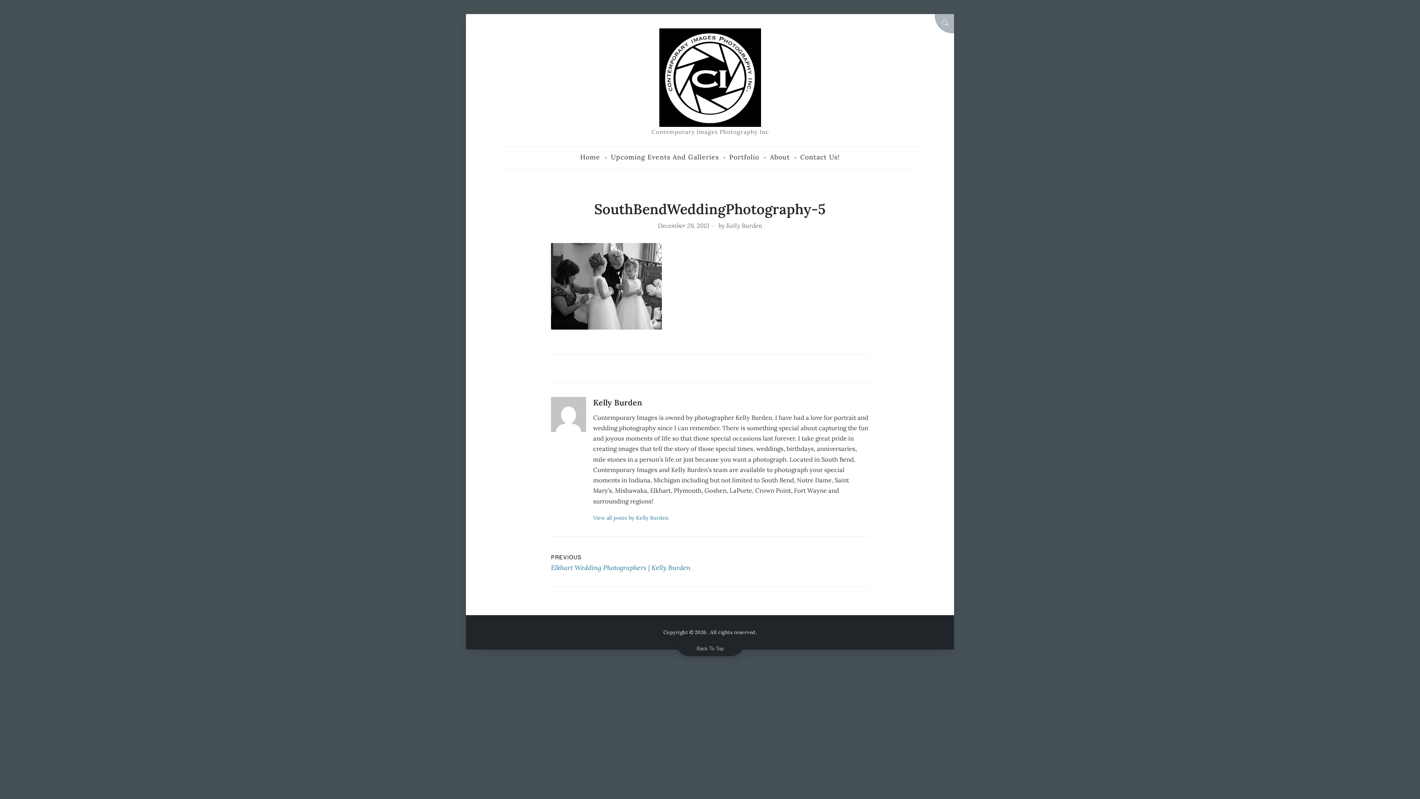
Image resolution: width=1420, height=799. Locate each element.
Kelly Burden (744, 226)
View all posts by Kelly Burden (631, 518)
